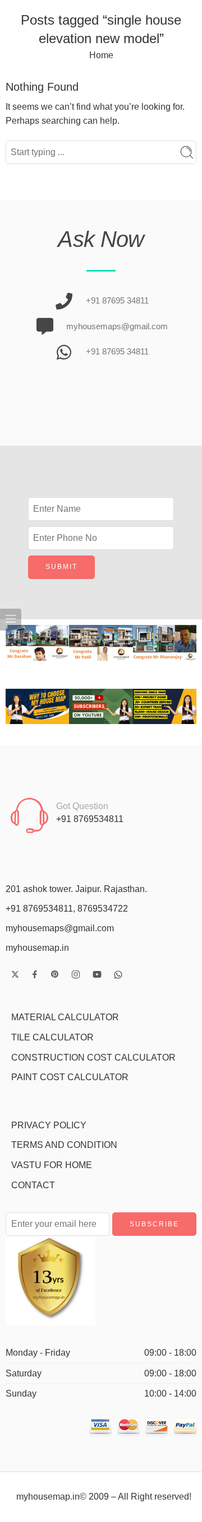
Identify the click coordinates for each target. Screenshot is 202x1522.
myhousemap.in (37, 948)
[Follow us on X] (15, 974)
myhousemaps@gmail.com (60, 928)
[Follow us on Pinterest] (54, 974)
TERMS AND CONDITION (64, 1145)
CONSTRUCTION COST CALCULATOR (93, 1057)
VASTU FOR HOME (51, 1165)
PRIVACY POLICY (48, 1125)
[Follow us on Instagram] (76, 974)
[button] (16, 643)
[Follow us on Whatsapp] (118, 974)
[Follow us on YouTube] (97, 974)
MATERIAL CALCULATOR (65, 1017)
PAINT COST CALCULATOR (69, 1077)
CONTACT (33, 1185)
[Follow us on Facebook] (34, 974)
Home (101, 55)
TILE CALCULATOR (52, 1037)
